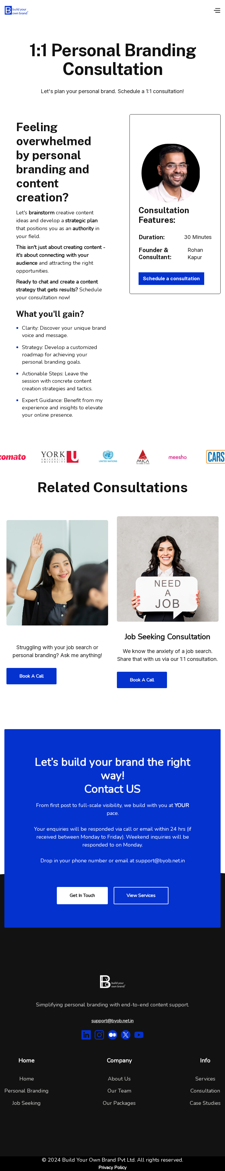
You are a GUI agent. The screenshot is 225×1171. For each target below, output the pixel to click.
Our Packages (119, 1103)
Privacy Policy (112, 1167)
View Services (141, 895)
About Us (119, 1078)
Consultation (205, 1090)
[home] (16, 10)
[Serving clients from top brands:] (112, 456)
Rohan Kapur (195, 253)
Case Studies (205, 1103)
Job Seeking (26, 1103)
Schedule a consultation (171, 278)
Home (26, 1078)
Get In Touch (82, 895)
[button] (217, 10)
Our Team (119, 1090)
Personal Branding (26, 1090)
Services (205, 1078)
